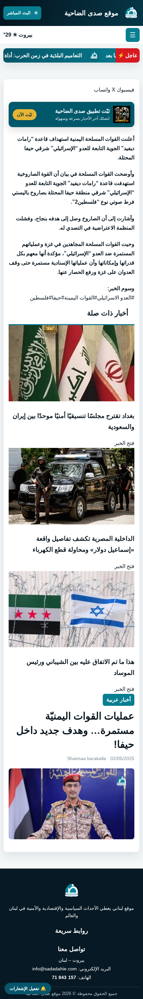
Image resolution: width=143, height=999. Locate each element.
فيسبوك (125, 90)
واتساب (102, 90)
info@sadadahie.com (54, 968)
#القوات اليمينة (80, 297)
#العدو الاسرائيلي (115, 297)
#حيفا (58, 297)
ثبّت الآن (24, 114)
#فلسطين (41, 297)
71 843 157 (64, 977)
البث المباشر (19, 12)
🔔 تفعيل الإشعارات (28, 988)
